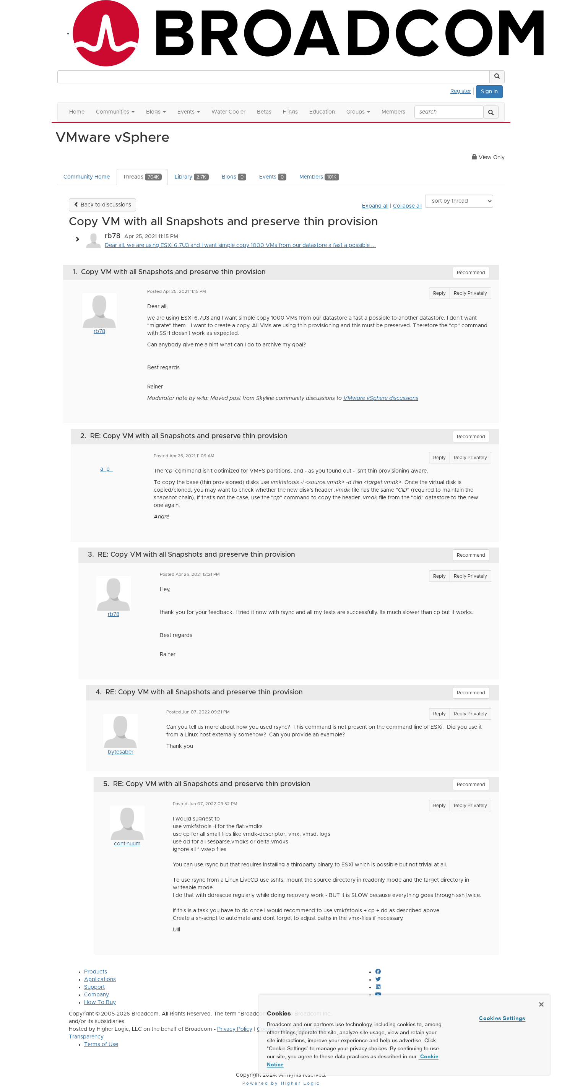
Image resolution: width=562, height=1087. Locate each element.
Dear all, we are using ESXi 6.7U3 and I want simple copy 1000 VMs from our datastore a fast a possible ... (240, 245)
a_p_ (106, 469)
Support (94, 987)
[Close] (541, 1004)
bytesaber (120, 752)
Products (95, 972)
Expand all (375, 206)
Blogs (233, 177)
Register (460, 91)
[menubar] (463, 90)
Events (271, 177)
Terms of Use (101, 1044)
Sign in (489, 91)
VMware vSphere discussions (380, 398)
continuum (127, 844)
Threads (141, 177)
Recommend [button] (471, 272)
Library (190, 177)
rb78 (99, 331)
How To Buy (100, 1002)
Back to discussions (105, 205)
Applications (100, 979)
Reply (439, 293)
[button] (497, 76)
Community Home (86, 177)
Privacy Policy (234, 1029)
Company (96, 995)
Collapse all (407, 206)
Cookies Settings (502, 1018)
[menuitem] (463, 90)
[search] (491, 112)
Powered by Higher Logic (281, 1083)
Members (317, 177)
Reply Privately (470, 293)
